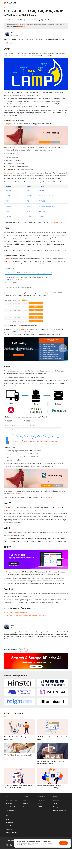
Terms (7, 819)
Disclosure (9, 829)
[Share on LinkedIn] (45, 20)
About (24, 800)
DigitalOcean (8, 173)
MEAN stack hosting (15, 494)
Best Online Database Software (16, 612)
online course (47, 497)
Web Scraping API (11, 800)
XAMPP (6, 511)
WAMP (16, 532)
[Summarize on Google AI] (42, 20)
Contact (25, 806)
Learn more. (22, 26)
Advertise (25, 803)
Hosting (55, 806)
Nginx (6, 241)
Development (57, 800)
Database (7, 8)
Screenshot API (10, 806)
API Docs (40, 803)
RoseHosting (25, 329)
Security (55, 803)
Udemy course (57, 222)
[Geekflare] (10, 2)
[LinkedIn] (10, 845)
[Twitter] (7, 845)
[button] (66, 3)
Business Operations (59, 810)
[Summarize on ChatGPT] (38, 20)
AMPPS (6, 572)
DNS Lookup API (10, 810)
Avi (12, 625)
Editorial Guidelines (11, 832)
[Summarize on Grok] (48, 20)
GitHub (40, 806)
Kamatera (7, 259)
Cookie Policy (10, 826)
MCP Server (41, 800)
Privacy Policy (10, 822)
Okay (63, 843)
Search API (9, 803)
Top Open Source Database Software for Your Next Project (26, 616)
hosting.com (8, 124)
